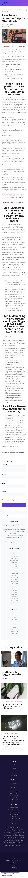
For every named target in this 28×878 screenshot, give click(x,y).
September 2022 (14, 562)
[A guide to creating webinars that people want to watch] (14, 658)
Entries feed (14, 629)
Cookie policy (14, 867)
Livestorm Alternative (14, 812)
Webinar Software (14, 793)
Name (4, 474)
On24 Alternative (14, 816)
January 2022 (14, 575)
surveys (21, 424)
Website (4, 491)
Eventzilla (9, 267)
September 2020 (14, 605)
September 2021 (14, 583)
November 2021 (14, 579)
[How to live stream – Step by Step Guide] (14, 36)
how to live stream (10, 452)
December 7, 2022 (8, 669)
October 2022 (14, 560)
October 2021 (14, 581)
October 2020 (14, 603)
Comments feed (14, 631)
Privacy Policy (14, 865)
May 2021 (14, 592)
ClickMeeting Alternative (14, 818)
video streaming (20, 452)
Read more (5, 678)
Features (14, 764)
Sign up (14, 773)
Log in (14, 627)
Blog (14, 766)
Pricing (14, 768)
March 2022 (14, 571)
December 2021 (14, 577)
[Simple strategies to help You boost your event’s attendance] (14, 690)
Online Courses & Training (14, 795)
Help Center (14, 775)
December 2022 (14, 556)
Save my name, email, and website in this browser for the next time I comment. (12, 500)
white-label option (16, 197)
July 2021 (14, 588)
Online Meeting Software (14, 791)
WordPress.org (14, 633)
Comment (5, 464)
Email (4, 483)
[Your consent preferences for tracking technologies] (7, 875)
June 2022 (14, 567)
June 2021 (14, 590)
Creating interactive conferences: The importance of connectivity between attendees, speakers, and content (14, 537)
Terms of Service (14, 864)
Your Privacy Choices (12, 873)
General (14, 613)
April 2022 (14, 569)
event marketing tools (13, 396)
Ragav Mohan (15, 24)
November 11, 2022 (8, 701)
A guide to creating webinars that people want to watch (13, 674)
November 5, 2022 (8, 733)
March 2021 (14, 596)
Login (14, 771)
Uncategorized (14, 619)
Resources (6, 26)
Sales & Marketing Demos (14, 799)
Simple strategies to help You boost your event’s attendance (12, 706)
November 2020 (14, 600)
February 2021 (14, 598)
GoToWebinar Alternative (14, 810)
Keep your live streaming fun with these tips (14, 529)
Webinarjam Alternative (14, 814)
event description (12, 293)
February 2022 (14, 573)
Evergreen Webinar (14, 797)
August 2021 (14, 586)
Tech (14, 617)
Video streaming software (12, 69)
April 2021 (14, 594)
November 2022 (14, 558)
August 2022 (14, 564)
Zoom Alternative (14, 807)
